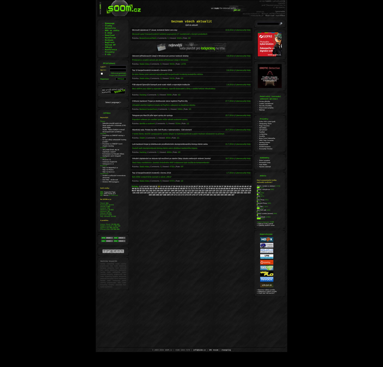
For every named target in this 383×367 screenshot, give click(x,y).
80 (212, 189)
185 (225, 195)
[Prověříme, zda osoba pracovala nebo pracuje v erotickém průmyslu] (270, 87)
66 (176, 189)
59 (158, 189)
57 (153, 189)
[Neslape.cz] (266, 252)
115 (196, 191)
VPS (258, 196)
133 (141, 193)
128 (242, 191)
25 (192, 186)
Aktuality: (103, 133)
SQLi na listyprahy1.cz (110, 167)
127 (238, 191)
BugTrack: (103, 165)
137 (155, 193)
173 (182, 195)
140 (166, 193)
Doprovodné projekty (266, 108)
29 (202, 186)
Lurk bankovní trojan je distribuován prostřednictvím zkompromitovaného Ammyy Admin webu (170, 144)
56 (151, 189)
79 (209, 189)
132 (137, 193)
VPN (258, 193)
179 (204, 195)
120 (213, 191)
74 (197, 189)
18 (174, 186)
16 (169, 186)
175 (189, 195)
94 (247, 189)
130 (249, 191)
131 (134, 193)
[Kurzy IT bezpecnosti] (269, 56)
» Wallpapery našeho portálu (267, 291)
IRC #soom (213, 350)
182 (214, 195)
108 (172, 191)
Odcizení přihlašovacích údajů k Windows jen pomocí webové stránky (160, 56)
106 (165, 191)
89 (235, 189)
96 (133, 191)
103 (154, 191)
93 (245, 189)
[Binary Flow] (266, 275)
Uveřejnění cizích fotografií (111, 156)
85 (225, 189)
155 (220, 193)
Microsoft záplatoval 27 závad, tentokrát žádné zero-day (154, 30)
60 (161, 189)
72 (191, 189)
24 (189, 186)
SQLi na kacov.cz (108, 172)
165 (153, 195)
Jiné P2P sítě (261, 210)
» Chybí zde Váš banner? (266, 293)
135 (148, 193)
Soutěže (262, 136)
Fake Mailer (263, 164)
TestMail (262, 132)
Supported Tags (109, 192)
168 (164, 195)
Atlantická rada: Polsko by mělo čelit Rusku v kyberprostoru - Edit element (162, 130)
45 (243, 186)
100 (143, 191)
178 (200, 195)
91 (240, 189)
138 (159, 193)
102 (150, 191)
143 (177, 193)
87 (230, 189)
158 (231, 193)
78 (207, 189)
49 (133, 189)
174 (186, 195)
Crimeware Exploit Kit (109, 162)
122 (220, 191)
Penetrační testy (264, 162)
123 (224, 191)
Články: (102, 121)
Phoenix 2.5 (106, 159)
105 (161, 191)
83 (219, 189)
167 (161, 195)
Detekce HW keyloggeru (110, 182)
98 (138, 191)
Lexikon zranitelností (266, 103)
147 (191, 193)
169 (168, 195)
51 (138, 189)
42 (235, 186)
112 (186, 191)
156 (223, 193)
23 (187, 186)
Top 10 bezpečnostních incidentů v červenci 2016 (152, 70)
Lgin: (103, 67)
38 (225, 186)
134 (144, 193)
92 (242, 189)
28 (200, 186)
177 (197, 195)
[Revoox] (266, 281)
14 (164, 186)
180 (207, 195)
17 (172, 186)
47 (248, 186)
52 (141, 189)
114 (193, 191)
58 (156, 189)
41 (233, 186)
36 (220, 186)
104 (157, 191)
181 (211, 195)
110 (179, 191)
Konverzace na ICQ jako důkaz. (113, 154)
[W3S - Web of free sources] (266, 287)
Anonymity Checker (265, 149)
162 (245, 193)
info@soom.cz (199, 350)
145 (184, 193)
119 (210, 191)
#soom (106, 195)
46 (245, 186)
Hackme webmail (265, 166)
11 (156, 186)
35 (217, 186)
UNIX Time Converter (266, 140)
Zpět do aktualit (191, 25)
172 (179, 195)
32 (210, 186)
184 (222, 195)
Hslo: (103, 70)
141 (170, 193)
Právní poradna (264, 160)
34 (215, 186)
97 (135, 191)
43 (238, 186)
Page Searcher (264, 126)
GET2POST (263, 130)
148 (195, 193)
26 (194, 186)
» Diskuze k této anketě (265, 223)
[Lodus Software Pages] (266, 258)
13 (161, 186)
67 (179, 189)
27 (197, 186)
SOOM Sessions (264, 146)
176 (193, 195)
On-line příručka (264, 101)
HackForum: (104, 173)
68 (181, 189)
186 (229, 195)
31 (207, 186)
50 (135, 189)
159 (234, 193)
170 (171, 195)
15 (166, 186)
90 (237, 189)
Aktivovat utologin (118, 73)
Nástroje (262, 110)
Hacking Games (264, 142)
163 (249, 193)
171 (175, 195)
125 (231, 191)
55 (148, 189)
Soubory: (103, 158)
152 (209, 193)
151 (206, 193)
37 (222, 186)
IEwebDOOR (263, 144)
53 (143, 189)
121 (217, 191)
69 (184, 189)
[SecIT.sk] (266, 270)
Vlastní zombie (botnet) (265, 213)
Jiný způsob (261, 217)
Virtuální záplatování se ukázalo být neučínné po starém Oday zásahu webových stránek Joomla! (171, 158)
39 (228, 186)
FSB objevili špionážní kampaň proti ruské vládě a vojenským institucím (161, 85)
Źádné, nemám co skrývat (266, 186)
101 (147, 191)
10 (154, 186)
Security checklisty (265, 105)
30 (205, 186)
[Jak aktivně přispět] (113, 93)
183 (218, 195)
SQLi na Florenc (108, 169)
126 (235, 191)
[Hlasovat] (258, 188)
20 (179, 186)
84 (222, 189)
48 (250, 186)
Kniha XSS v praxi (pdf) (267, 121)
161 (241, 193)
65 (174, 189)
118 (206, 191)
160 (238, 193)
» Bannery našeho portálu (266, 290)
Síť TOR (260, 206)
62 (166, 189)
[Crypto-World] (266, 247)
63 (169, 189)
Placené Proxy (262, 203)
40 (230, 186)
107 (168, 191)
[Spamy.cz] (266, 264)
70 (186, 189)
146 (188, 193)
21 (182, 186)
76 (202, 189)
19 (177, 186)
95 (250, 189)
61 (163, 189)
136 (152, 193)
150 (202, 193)
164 (150, 195)
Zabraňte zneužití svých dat (112, 123)
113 (189, 191)
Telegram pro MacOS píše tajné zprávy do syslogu (152, 115)
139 (162, 193)
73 (194, 189)
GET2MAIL (263, 128)
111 (182, 191)
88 (232, 189)
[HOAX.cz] (266, 241)
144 (180, 193)
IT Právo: (103, 148)
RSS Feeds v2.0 (110, 193)
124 (228, 191)
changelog (226, 350)
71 (189, 189)
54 (146, 189)
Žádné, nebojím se (263, 189)
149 (198, 193)
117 (203, 191)
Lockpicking (263, 134)
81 (214, 189)
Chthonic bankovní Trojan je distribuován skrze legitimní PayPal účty (160, 101)
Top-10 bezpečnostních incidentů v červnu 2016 (151, 173)
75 (199, 189)
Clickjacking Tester (265, 123)
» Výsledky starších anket (266, 225)
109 (175, 191)
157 (227, 193)
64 (171, 189)
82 (217, 189)
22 (184, 186)
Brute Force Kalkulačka (267, 138)
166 (157, 195)
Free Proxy (260, 200)
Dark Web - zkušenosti (110, 180)
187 (232, 195)
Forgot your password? (117, 75)
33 (212, 186)
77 (204, 189)
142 (173, 193)
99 (140, 191)
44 (240, 186)
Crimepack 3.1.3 (108, 164)
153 (213, 193)
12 (159, 186)
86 (227, 189)
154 (216, 193)
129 (246, 191)
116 (199, 191)
